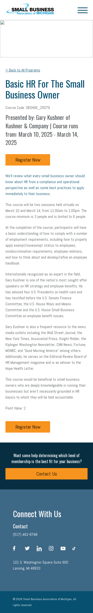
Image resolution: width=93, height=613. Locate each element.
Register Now (27, 160)
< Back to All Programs (22, 70)
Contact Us (46, 474)
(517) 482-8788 (25, 534)
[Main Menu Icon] (83, 10)
